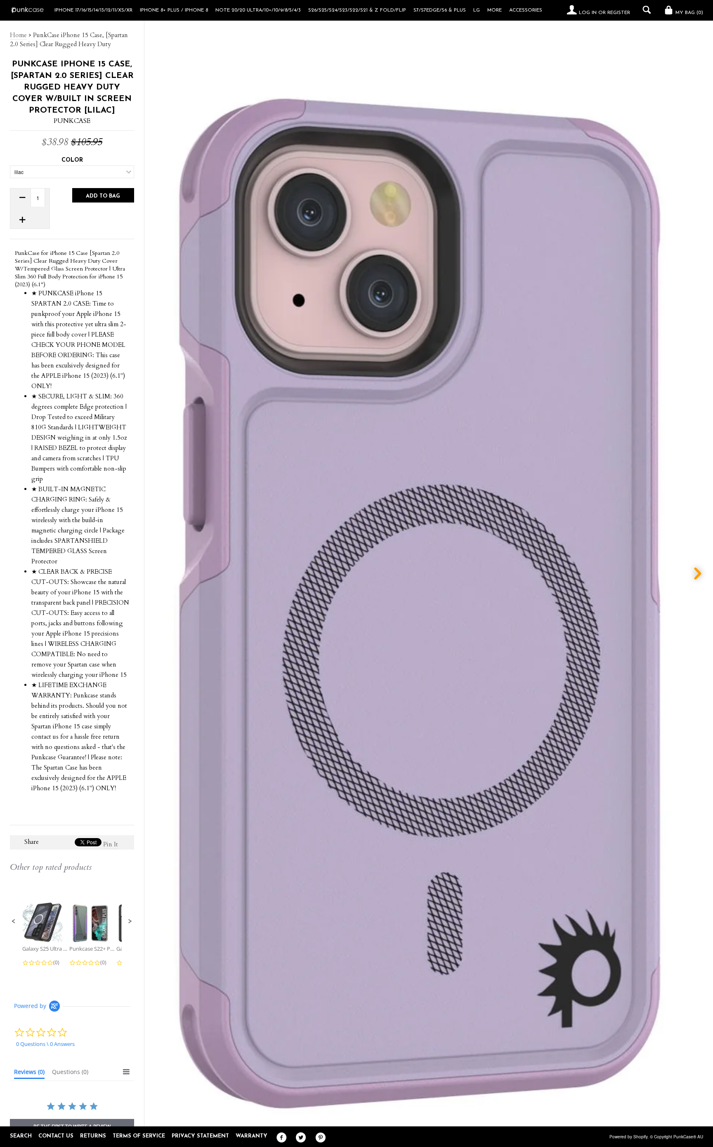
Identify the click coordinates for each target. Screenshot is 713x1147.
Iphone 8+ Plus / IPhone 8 (174, 10)
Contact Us (55, 1136)
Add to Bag (103, 196)
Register (618, 12)
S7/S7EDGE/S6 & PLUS (439, 10)
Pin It (110, 844)
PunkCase (72, 120)
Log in (588, 12)
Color (72, 160)
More (494, 10)
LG (476, 10)
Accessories (525, 10)
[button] (13, 921)
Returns (93, 1136)
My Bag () (688, 12)
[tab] (29, 1073)
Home (18, 35)
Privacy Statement (200, 1136)
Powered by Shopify (628, 1137)
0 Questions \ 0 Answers (45, 1044)
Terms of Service (139, 1136)
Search (21, 1136)
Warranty (251, 1136)
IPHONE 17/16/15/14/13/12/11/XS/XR (93, 10)
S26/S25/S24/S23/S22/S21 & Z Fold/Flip (357, 10)
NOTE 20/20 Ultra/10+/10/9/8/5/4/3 (258, 10)
